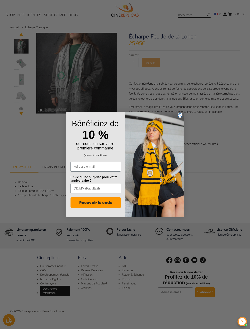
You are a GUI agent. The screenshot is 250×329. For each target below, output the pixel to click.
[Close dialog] (180, 115)
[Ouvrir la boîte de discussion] (242, 321)
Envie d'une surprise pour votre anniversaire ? (94, 178)
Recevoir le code (95, 202)
